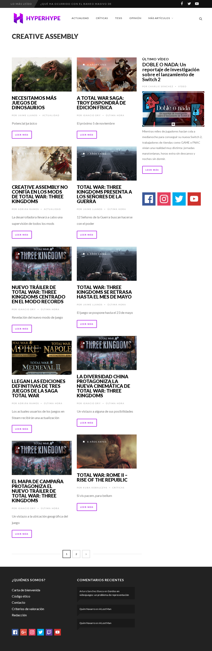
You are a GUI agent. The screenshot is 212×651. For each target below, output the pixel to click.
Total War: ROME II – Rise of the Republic (102, 477)
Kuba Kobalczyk (95, 487)
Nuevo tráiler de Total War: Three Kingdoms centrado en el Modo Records (38, 294)
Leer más (22, 134)
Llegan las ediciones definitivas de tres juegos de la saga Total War (38, 388)
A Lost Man (105, 609)
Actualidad (80, 18)
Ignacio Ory (92, 115)
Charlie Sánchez (160, 86)
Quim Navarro (87, 609)
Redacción (19, 615)
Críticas (102, 18)
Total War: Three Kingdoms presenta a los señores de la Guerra (104, 194)
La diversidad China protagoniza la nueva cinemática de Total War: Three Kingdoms (103, 386)
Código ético (21, 596)
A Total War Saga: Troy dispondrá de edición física (101, 102)
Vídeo (182, 86)
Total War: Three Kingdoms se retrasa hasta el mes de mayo (104, 292)
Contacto (18, 602)
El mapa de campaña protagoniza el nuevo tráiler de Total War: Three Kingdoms (38, 490)
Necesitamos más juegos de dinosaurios (34, 102)
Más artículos (159, 18)
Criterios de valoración (28, 609)
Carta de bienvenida (26, 590)
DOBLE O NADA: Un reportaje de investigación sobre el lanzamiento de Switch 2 (170, 72)
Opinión (135, 18)
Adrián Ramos (28, 209)
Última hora (115, 115)
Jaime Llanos (27, 115)
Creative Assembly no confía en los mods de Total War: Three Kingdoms (40, 194)
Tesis (118, 18)
